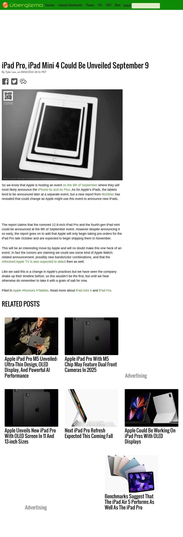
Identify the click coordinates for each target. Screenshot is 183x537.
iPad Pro (105, 290)
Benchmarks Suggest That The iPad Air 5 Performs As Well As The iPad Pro (129, 502)
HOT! (108, 5)
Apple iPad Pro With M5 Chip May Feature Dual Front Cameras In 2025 (91, 364)
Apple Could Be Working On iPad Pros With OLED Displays (150, 436)
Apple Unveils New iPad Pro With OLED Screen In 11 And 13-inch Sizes (30, 436)
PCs (100, 5)
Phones (90, 5)
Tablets (43, 290)
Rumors (29, 290)
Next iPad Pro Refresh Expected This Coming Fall (89, 433)
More (117, 5)
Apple (17, 290)
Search (127, 5)
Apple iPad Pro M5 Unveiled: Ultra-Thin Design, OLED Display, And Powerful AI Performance (31, 367)
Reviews (50, 5)
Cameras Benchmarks (70, 5)
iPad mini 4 (84, 290)
